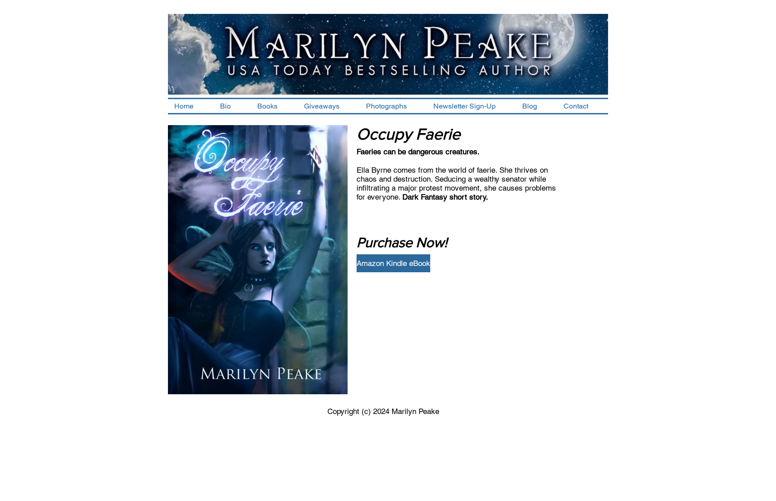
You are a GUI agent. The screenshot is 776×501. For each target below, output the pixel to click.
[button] (274, 106)
